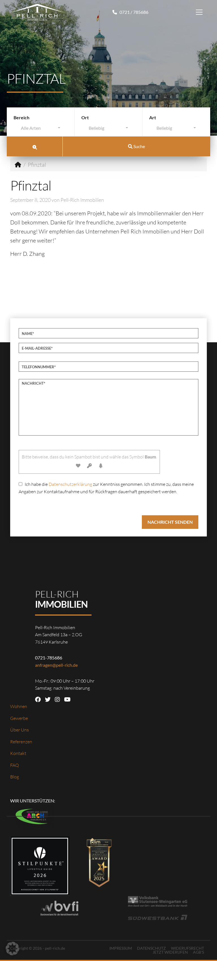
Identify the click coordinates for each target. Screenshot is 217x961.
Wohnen (18, 706)
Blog (14, 777)
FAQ (14, 765)
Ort (85, 117)
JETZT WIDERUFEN (170, 952)
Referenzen (21, 741)
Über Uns (19, 730)
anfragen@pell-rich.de (56, 665)
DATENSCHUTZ (151, 948)
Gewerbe (19, 718)
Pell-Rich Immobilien (82, 200)
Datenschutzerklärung (70, 484)
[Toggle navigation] (199, 12)
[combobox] (40, 129)
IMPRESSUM (120, 948)
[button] (12, 948)
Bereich (21, 117)
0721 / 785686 (133, 12)
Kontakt (18, 753)
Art (152, 117)
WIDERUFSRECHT (187, 948)
